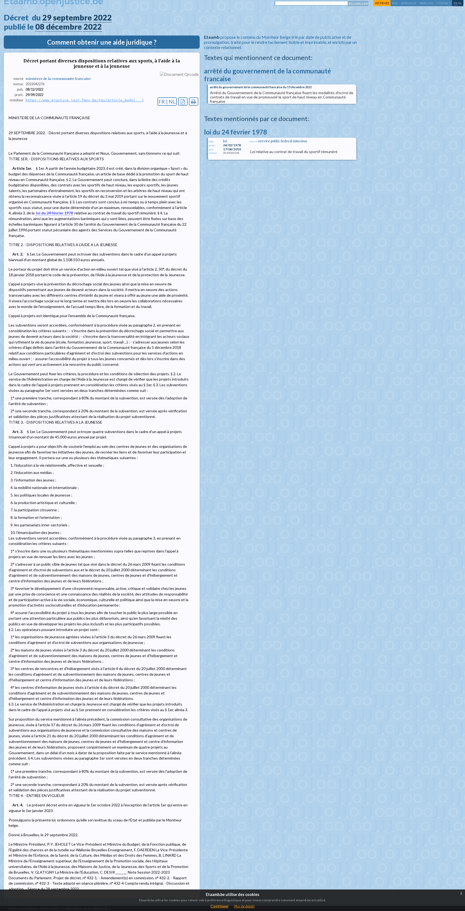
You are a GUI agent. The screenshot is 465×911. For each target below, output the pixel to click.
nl (460, 3)
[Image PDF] (183, 101)
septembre (72, 17)
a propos (408, 3)
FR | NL (167, 101)
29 (46, 17)
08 (39, 26)
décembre (64, 26)
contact (443, 3)
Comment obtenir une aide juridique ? (102, 42)
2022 (102, 17)
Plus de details (244, 906)
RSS (395, 3)
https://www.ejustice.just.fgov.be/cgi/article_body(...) (85, 100)
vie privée (382, 3)
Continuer (219, 906)
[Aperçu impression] (193, 101)
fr (455, 3)
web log (426, 3)
